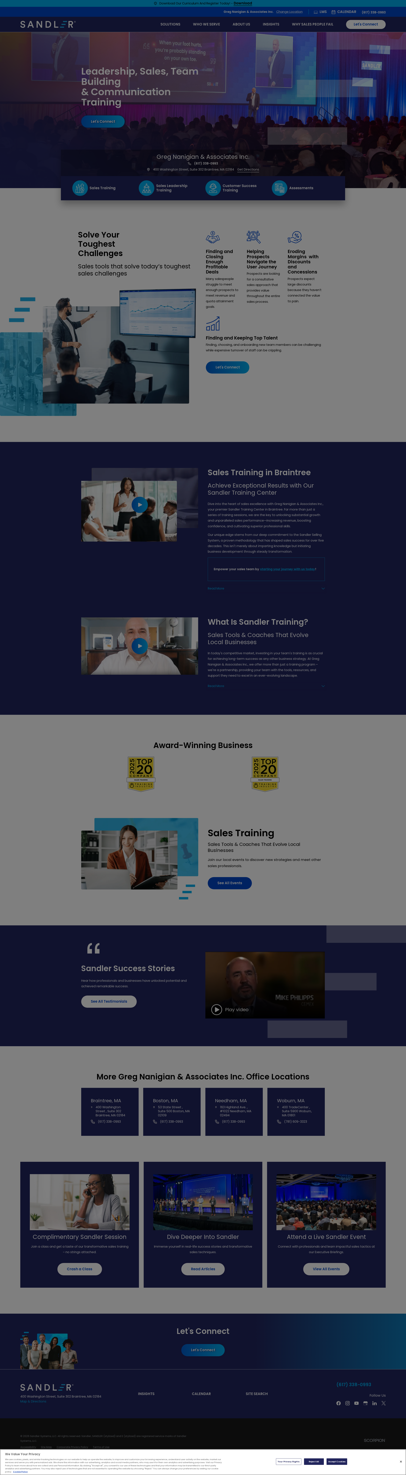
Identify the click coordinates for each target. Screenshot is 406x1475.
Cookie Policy (20, 1471)
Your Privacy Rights (288, 1461)
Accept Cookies (337, 1461)
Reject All (314, 1461)
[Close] (400, 1461)
